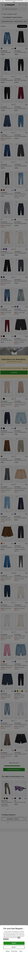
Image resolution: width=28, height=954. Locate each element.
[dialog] (14, 939)
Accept (14, 943)
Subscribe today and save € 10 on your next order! (14, 1)
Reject (14, 947)
